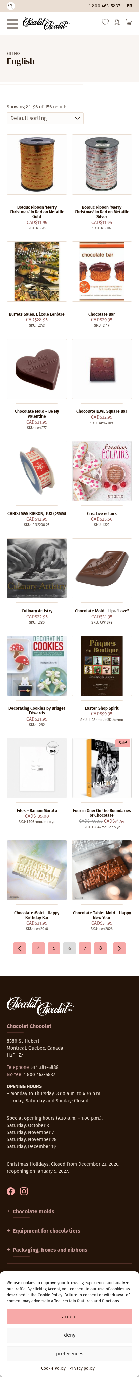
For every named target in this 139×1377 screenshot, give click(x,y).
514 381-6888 (45, 1067)
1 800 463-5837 (104, 6)
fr (129, 6)
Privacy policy (82, 1368)
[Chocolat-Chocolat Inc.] (46, 23)
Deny (69, 1335)
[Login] (117, 24)
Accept (69, 1316)
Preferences (69, 1353)
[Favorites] (105, 24)
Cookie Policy (53, 1368)
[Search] (11, 6)
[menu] (12, 23)
